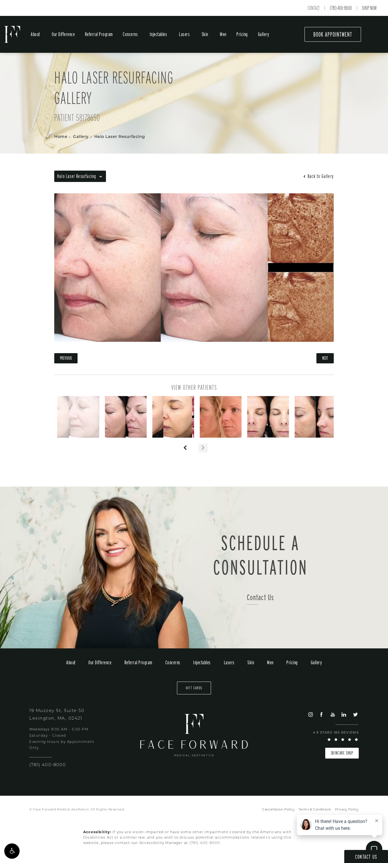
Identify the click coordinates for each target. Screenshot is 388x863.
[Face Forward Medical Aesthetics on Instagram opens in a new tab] (310, 714)
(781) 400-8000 (341, 8)
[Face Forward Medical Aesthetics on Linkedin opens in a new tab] (344, 714)
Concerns (130, 34)
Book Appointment (332, 34)
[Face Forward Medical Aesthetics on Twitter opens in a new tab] (355, 714)
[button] (12, 851)
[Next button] (203, 448)
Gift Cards (194, 687)
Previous (66, 358)
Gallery (263, 34)
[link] (47, 765)
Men (223, 34)
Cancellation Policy (278, 809)
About (35, 34)
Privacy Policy (347, 809)
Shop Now (369, 8)
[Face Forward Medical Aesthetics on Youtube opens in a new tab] (332, 714)
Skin (205, 34)
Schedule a (260, 555)
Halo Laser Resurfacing (119, 137)
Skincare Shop (342, 753)
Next (325, 358)
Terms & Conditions (315, 809)
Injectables (158, 34)
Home (60, 137)
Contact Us (260, 597)
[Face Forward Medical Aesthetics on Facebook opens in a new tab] (321, 714)
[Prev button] (184, 448)
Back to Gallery (320, 176)
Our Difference (63, 34)
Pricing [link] (242, 34)
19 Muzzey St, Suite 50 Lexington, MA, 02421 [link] (56, 715)
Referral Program (99, 34)
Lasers (184, 34)
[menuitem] (310, 714)
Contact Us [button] (366, 856)
